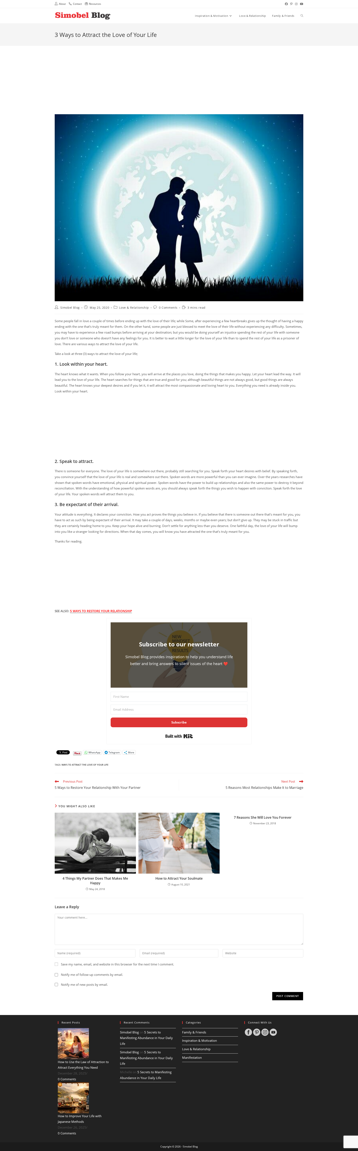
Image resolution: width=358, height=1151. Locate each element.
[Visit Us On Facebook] (248, 1032)
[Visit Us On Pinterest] (257, 1032)
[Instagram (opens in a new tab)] (296, 4)
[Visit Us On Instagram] (265, 1032)
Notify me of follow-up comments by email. (92, 975)
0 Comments (168, 308)
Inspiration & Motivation (199, 1040)
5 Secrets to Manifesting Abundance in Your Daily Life (146, 1038)
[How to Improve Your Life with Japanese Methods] (73, 1097)
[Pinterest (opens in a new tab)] (291, 4)
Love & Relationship (134, 308)
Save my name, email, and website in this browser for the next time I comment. (117, 964)
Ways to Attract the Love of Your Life (85, 764)
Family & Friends (194, 1032)
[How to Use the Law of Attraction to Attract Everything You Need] (73, 1043)
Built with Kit (179, 736)
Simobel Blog (70, 308)
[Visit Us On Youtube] (273, 1032)
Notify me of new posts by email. (84, 984)
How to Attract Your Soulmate (179, 878)
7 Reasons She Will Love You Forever (262, 817)
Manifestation (192, 1057)
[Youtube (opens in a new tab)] (301, 4)
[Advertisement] (179, 75)
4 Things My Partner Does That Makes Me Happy (95, 880)
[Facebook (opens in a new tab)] (286, 4)
